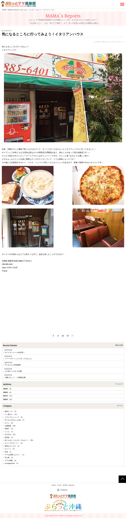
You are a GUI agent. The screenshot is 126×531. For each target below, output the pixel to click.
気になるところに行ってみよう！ (113, 41)
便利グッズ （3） (11, 411)
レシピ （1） (9, 432)
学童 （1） (8, 452)
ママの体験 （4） (11, 460)
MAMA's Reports (13, 10)
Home (54, 485)
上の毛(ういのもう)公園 (13, 371)
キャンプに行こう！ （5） (14, 443)
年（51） (8, 399)
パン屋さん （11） (11, 414)
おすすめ (98, 41)
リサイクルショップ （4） (14, 417)
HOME (4, 10)
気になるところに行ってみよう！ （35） (19, 440)
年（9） (7, 389)
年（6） (7, 392)
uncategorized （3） (12, 463)
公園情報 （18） (10, 426)
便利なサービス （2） (12, 446)
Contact (64, 490)
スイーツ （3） (10, 449)
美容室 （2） (9, 437)
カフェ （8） (9, 423)
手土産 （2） (9, 457)
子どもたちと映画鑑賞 (13, 365)
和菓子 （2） (9, 429)
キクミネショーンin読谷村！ (15, 352)
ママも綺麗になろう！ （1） (15, 455)
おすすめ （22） (10, 434)
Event (59, 485)
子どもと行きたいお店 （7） (15, 420)
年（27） (8, 396)
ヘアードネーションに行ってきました (18, 359)
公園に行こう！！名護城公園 (15, 377)
